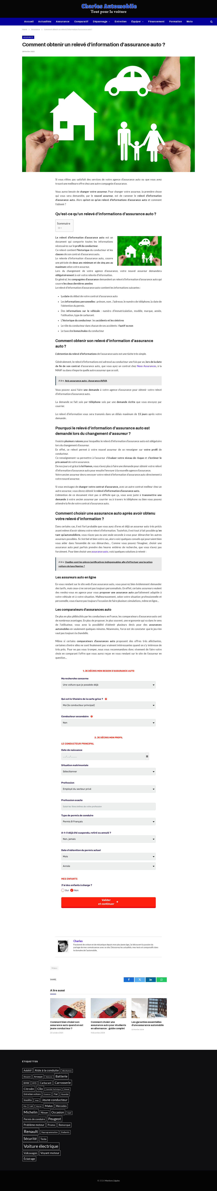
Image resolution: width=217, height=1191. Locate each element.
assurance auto (99, 551)
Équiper (136, 21)
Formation (175, 21)
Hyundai (64, 1094)
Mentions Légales (112, 1180)
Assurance (62, 21)
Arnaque (38, 1076)
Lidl (31, 1106)
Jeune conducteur (54, 1100)
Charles (78, 941)
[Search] (211, 21)
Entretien (121, 21)
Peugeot (54, 1119)
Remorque (64, 1124)
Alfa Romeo (67, 1071)
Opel (69, 1113)
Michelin (30, 1112)
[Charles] (63, 951)
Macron (39, 1106)
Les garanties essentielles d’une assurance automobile (148, 1024)
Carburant (45, 1082)
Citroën (29, 1089)
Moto (190, 21)
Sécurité (30, 1138)
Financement (156, 21)
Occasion (57, 1112)
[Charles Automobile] (108, 9)
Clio (40, 1089)
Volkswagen (30, 1153)
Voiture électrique (41, 1146)
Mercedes (61, 1106)
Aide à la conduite (47, 1070)
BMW (26, 1083)
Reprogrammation (49, 1132)
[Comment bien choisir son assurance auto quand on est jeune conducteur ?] (67, 1008)
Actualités (44, 21)
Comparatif (81, 21)
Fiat (56, 1094)
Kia (24, 1106)
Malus (54, 968)
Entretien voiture (32, 1094)
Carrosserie (63, 1082)
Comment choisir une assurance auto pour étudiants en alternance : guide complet (108, 1025)
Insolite (28, 1100)
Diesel (66, 1089)
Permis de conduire (34, 1119)
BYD (34, 1083)
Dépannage (100, 21)
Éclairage (29, 1158)
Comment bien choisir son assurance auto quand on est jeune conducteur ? (66, 1025)
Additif (28, 1070)
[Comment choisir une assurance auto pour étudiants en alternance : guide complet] (108, 1008)
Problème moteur (34, 1124)
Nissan (44, 1112)
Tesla (43, 1139)
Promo (51, 1124)
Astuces (49, 1077)
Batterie (61, 1076)
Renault (31, 1131)
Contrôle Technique (53, 1089)
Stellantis (65, 1132)
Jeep (37, 1100)
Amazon (27, 1077)
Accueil (29, 21)
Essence (47, 1094)
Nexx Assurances (146, 366)
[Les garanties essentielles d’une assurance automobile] (149, 1008)
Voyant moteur (49, 1153)
